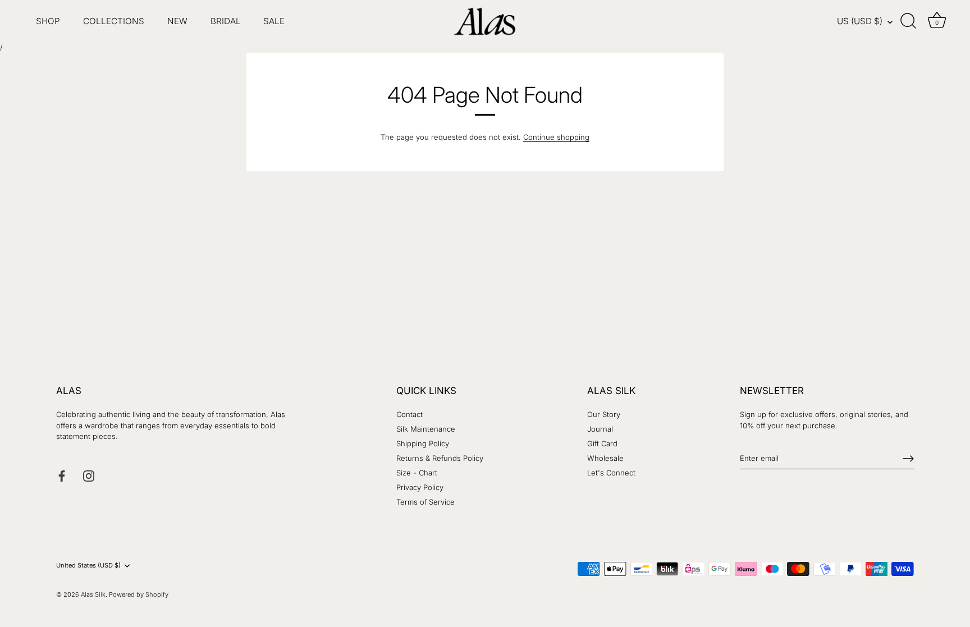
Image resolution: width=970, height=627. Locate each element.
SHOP (48, 21)
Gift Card (602, 443)
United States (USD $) (88, 565)
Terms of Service (425, 501)
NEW (177, 21)
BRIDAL (226, 21)
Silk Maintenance (425, 428)
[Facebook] (61, 474)
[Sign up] (908, 458)
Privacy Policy (419, 487)
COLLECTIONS (113, 21)
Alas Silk (93, 594)
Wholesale (605, 458)
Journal (600, 428)
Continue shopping (556, 136)
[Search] (908, 21)
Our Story (603, 414)
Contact (409, 414)
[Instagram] (88, 474)
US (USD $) (859, 21)
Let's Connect (611, 472)
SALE (274, 21)
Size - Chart (416, 472)
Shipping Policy (422, 443)
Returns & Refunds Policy (439, 458)
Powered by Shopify (138, 594)
